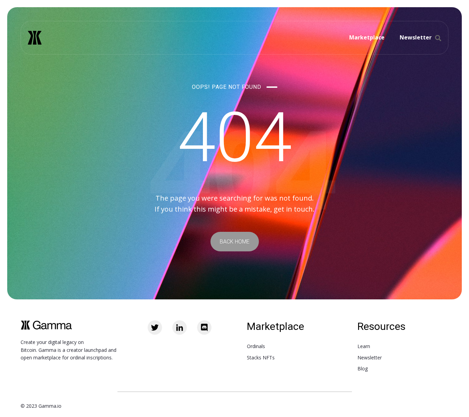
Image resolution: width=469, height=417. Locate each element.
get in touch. (294, 209)
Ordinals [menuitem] (256, 346)
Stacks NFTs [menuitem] (261, 357)
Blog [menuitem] (362, 368)
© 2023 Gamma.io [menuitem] (41, 406)
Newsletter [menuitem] (369, 357)
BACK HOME (235, 241)
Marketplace (367, 37)
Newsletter (416, 37)
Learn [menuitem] (363, 346)
